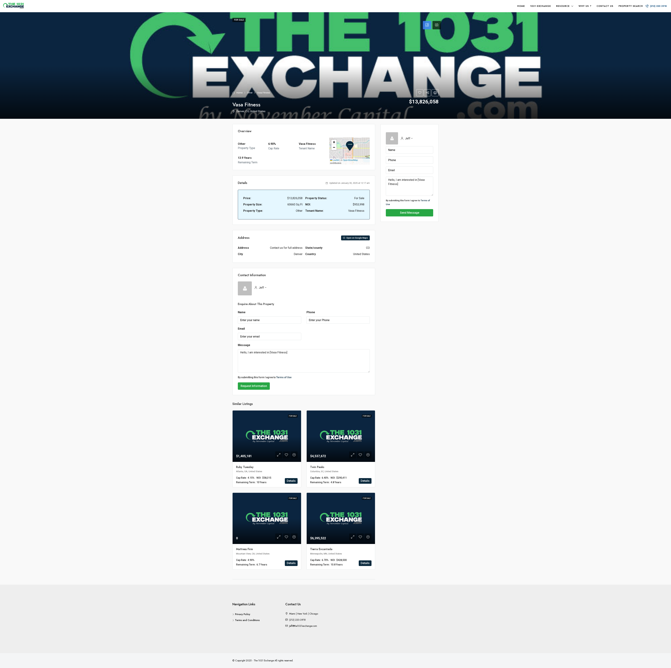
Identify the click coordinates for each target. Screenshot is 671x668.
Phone (310, 312)
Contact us (605, 6)
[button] (350, 146)
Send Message (409, 212)
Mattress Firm (244, 549)
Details (291, 480)
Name (242, 312)
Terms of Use (283, 377)
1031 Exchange (540, 6)
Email (241, 328)
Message (244, 345)
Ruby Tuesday (245, 467)
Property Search (631, 6)
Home (521, 6)
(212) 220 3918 (658, 6)
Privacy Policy (242, 614)
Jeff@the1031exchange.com (303, 626)
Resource (563, 6)
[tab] (427, 25)
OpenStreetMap (350, 159)
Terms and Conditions (247, 620)
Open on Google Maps (357, 238)
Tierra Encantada (321, 549)
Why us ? (585, 6)
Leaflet (335, 159)
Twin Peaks (317, 467)
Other (249, 92)
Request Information (254, 386)
